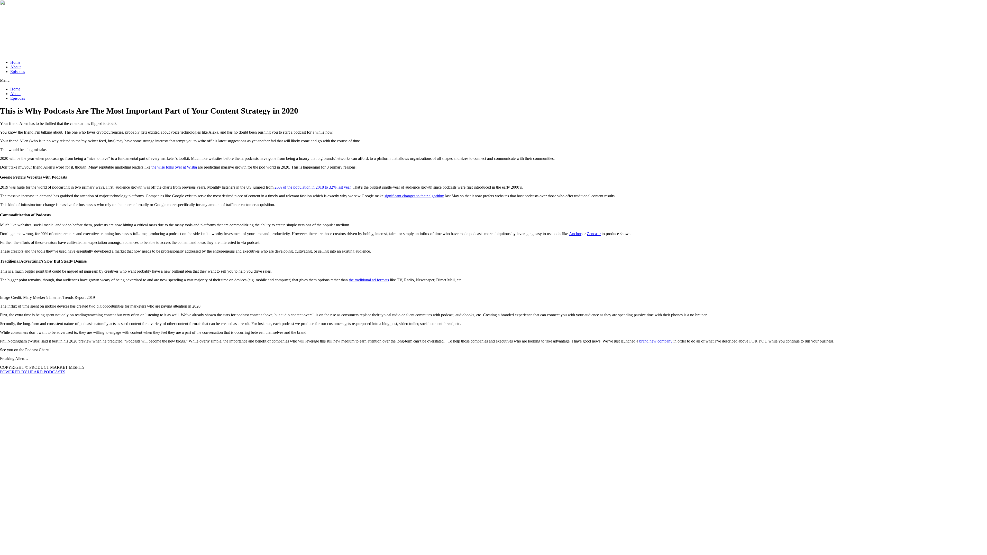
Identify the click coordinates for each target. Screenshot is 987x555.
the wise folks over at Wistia (173, 167)
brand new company (655, 341)
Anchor (575, 234)
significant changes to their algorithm (414, 196)
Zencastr (594, 234)
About (15, 67)
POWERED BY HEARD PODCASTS (32, 372)
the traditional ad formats (369, 280)
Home (15, 62)
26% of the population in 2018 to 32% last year (313, 187)
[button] (493, 80)
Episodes (17, 71)
